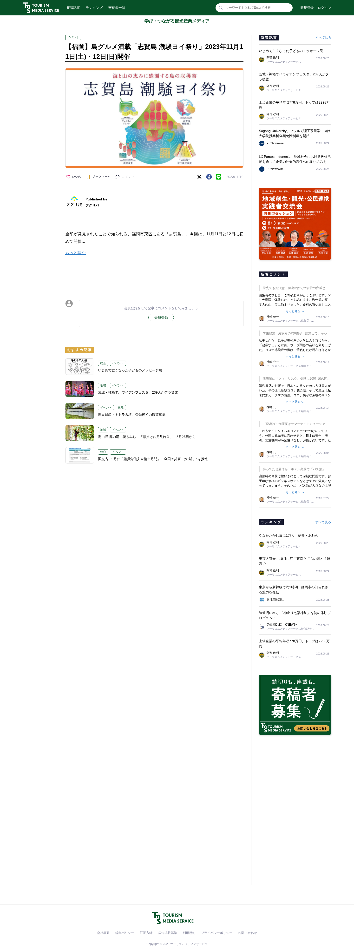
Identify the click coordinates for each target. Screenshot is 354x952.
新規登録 (307, 8)
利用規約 (189, 933)
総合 (103, 363)
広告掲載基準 (167, 933)
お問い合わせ (247, 933)
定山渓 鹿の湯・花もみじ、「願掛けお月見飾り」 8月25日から (147, 437)
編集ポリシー (124, 933)
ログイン (324, 8)
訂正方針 (146, 933)
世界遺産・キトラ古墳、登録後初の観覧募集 (133, 414)
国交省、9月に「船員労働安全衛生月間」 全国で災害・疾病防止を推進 (153, 459)
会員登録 (161, 317)
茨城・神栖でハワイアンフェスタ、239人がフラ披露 (138, 392)
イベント (73, 37)
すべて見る (323, 37)
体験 (121, 407)
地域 (103, 385)
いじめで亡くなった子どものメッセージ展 (130, 370)
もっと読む (75, 253)
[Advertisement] (154, 273)
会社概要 (103, 933)
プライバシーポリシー (216, 933)
